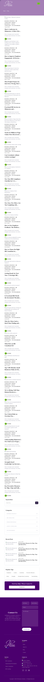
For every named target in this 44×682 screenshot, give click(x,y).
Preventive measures (31, 572)
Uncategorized (11, 530)
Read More (8, 38)
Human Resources (11, 522)
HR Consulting (10, 517)
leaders (15, 572)
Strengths (13, 576)
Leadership (22, 572)
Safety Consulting (12, 526)
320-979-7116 (29, 663)
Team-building (34, 576)
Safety (7, 576)
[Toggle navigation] (38, 4)
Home (4, 10)
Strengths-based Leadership (23, 576)
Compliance (8, 572)
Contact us (21, 587)
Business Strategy (12, 513)
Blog (8, 10)
